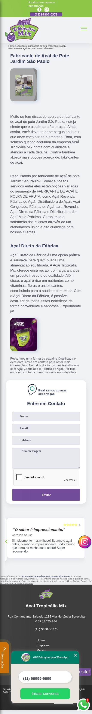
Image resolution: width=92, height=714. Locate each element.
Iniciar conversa (45, 693)
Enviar (46, 494)
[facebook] (39, 9)
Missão (41, 650)
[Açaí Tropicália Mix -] (22, 41)
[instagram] (47, 9)
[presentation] (6, 541)
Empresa (43, 645)
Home (41, 640)
